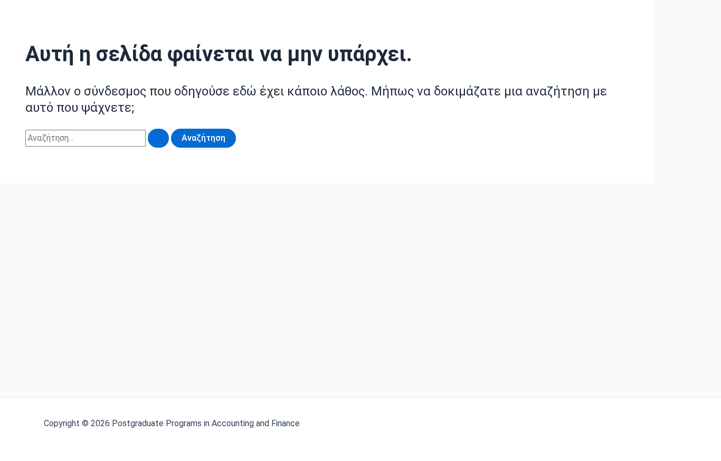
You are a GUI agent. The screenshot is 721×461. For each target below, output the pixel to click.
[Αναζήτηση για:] (98, 138)
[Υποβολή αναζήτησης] (158, 138)
